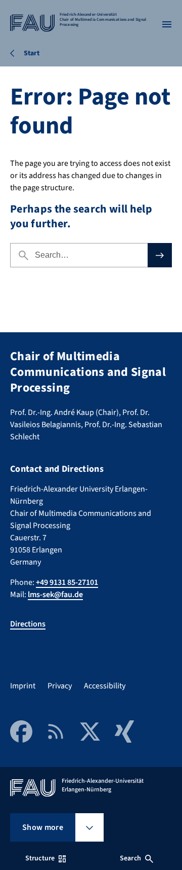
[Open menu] (167, 24)
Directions (28, 624)
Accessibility (104, 685)
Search (130, 858)
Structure (40, 858)
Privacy (60, 685)
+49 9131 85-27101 (67, 582)
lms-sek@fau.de (55, 594)
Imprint (22, 685)
